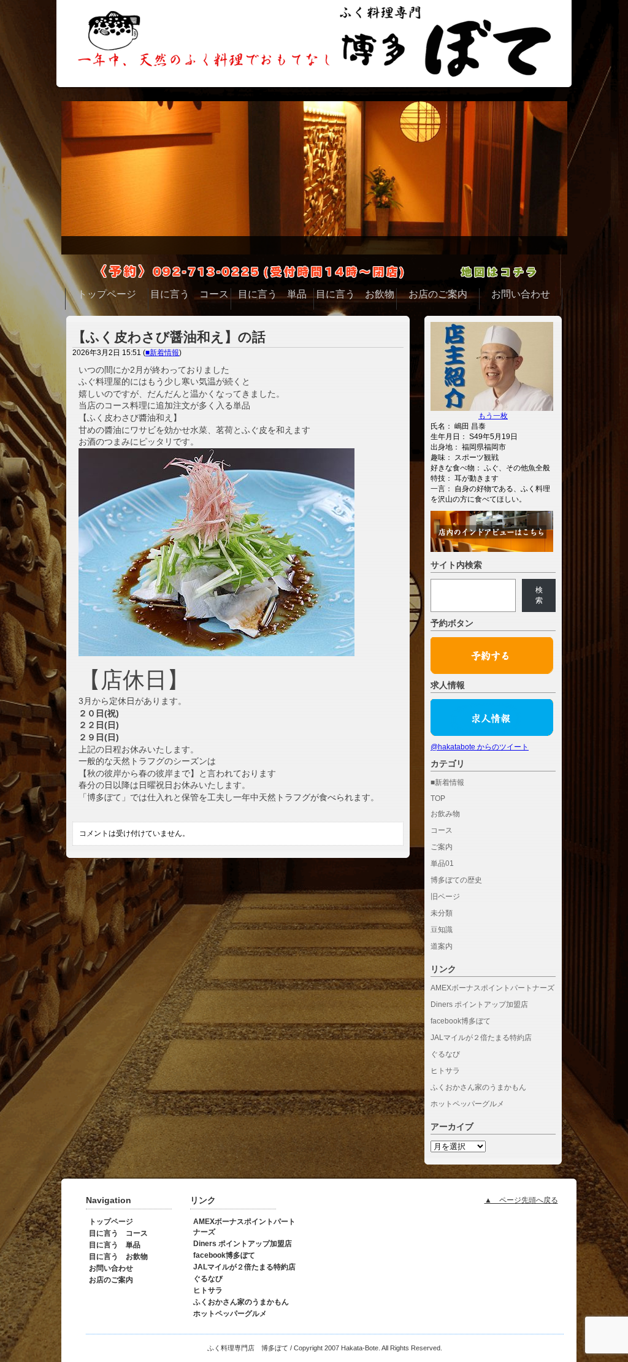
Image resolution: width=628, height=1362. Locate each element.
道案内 (442, 946)
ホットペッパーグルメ (467, 1104)
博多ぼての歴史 (456, 880)
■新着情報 (162, 352)
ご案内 (442, 847)
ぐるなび (445, 1054)
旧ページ (445, 896)
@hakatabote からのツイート (480, 747)
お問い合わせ (111, 1268)
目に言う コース (118, 1233)
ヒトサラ (445, 1070)
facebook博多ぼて (461, 1021)
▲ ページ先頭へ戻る (521, 1200)
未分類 (442, 913)
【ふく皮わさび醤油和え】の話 (169, 337)
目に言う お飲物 (118, 1256)
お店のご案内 (111, 1280)
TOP (438, 798)
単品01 (442, 863)
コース (442, 830)
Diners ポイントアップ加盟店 (479, 1004)
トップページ (111, 1221)
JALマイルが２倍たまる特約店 (481, 1037)
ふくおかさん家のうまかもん (478, 1087)
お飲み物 (445, 813)
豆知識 (442, 929)
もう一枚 (493, 415)
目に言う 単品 (114, 1245)
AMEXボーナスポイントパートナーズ (492, 988)
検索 (539, 595)
